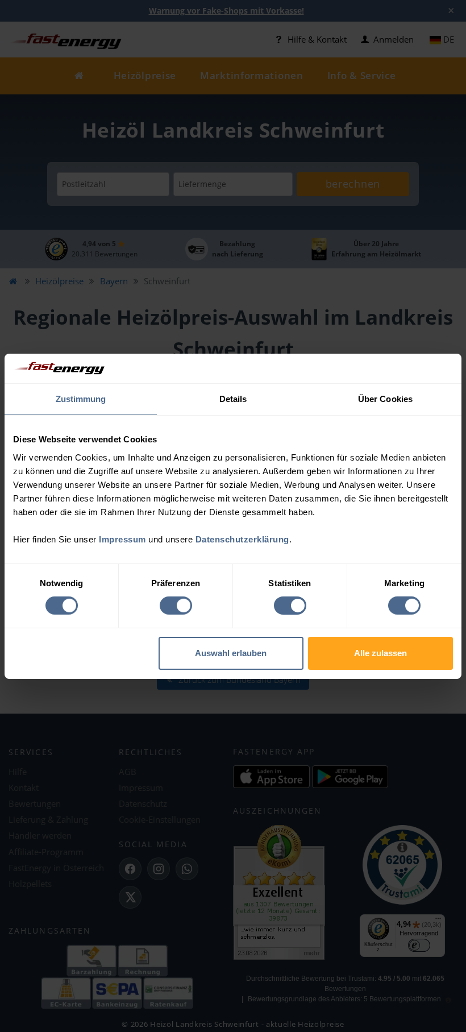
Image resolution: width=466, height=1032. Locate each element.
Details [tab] (233, 399)
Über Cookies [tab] (385, 399)
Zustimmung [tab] (81, 399)
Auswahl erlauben (231, 653)
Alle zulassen (380, 653)
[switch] (176, 605)
